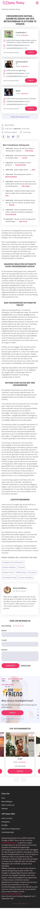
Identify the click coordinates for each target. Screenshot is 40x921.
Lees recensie (20, 766)
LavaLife (24, 158)
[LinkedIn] (8, 136)
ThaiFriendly (29, 151)
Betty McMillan (19, 588)
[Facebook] (3, 136)
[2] (16, 626)
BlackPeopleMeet (11, 177)
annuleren (26, 666)
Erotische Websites (9, 567)
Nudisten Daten (8, 572)
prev (16, 779)
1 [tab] (38, 709)
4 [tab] (38, 718)
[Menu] (37, 3)
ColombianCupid (8, 832)
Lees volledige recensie (11, 52)
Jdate (33, 170)
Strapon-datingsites (26, 577)
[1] (14, 626)
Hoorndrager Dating (9, 577)
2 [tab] (38, 712)
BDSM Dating (21, 572)
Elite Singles (26, 186)
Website (30, 52)
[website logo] (8, 34)
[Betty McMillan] (7, 590)
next (23, 779)
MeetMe (11, 205)
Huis (3, 798)
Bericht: (5, 650)
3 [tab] (38, 715)
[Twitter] (13, 136)
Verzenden (10, 666)
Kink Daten (32, 572)
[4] (21, 626)
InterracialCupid (10, 214)
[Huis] (13, 3)
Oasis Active (23, 221)
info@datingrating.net (10, 843)
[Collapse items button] (20, 117)
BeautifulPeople (20, 165)
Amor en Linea (7, 818)
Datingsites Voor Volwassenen (12, 562)
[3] (18, 626)
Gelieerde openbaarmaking (12, 894)
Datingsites (6, 822)
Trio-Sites (21, 567)
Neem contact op (8, 805)
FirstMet (5, 825)
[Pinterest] (18, 136)
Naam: (4, 630)
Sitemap (5, 808)
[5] (23, 626)
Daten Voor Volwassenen (11, 829)
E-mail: (4, 640)
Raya (7, 195)
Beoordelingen (7, 801)
